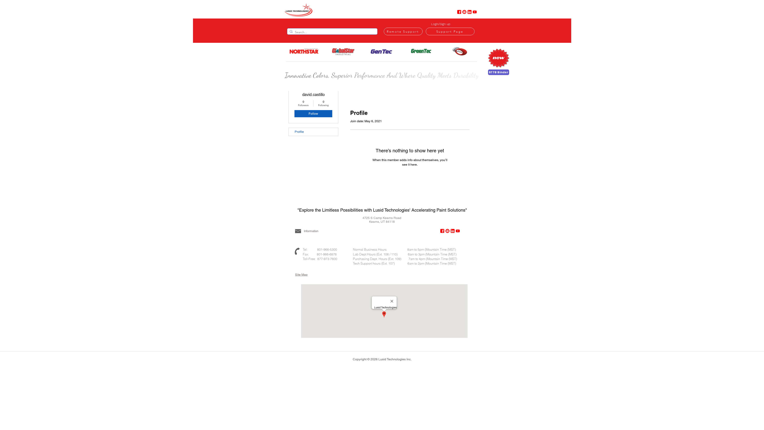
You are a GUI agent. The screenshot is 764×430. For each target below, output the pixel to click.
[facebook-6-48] (459, 12)
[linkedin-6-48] (470, 12)
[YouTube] (475, 12)
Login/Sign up (440, 24)
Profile (299, 132)
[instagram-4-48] (464, 12)
